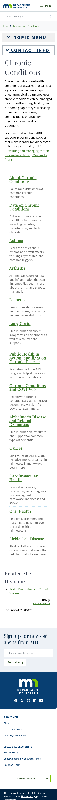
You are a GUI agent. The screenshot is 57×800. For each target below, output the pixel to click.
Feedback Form (12, 764)
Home (5, 26)
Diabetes (17, 300)
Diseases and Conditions (26, 26)
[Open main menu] (45, 6)
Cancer (16, 448)
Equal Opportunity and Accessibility (22, 758)
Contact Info (29, 50)
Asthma (16, 241)
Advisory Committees (15, 735)
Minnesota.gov (29, 796)
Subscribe (17, 662)
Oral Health (20, 511)
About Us (8, 723)
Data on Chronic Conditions (25, 207)
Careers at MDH (26, 778)
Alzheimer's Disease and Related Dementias (28, 421)
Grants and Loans (13, 729)
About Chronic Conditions (23, 180)
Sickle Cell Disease (27, 539)
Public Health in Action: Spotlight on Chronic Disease (28, 358)
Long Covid (20, 324)
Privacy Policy (11, 752)
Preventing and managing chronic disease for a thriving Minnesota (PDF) (27, 155)
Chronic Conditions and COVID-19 (28, 387)
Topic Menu (29, 37)
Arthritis (17, 268)
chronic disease (41, 603)
